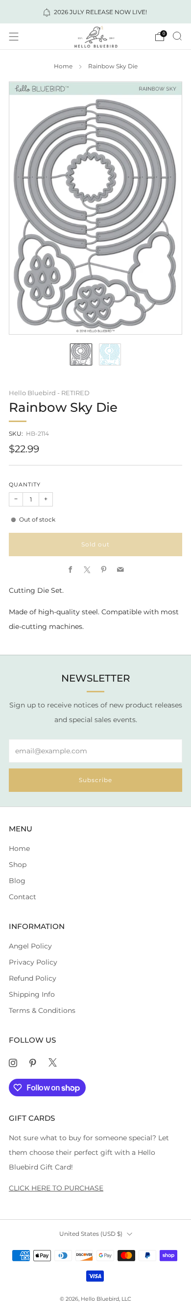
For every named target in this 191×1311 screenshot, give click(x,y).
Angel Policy (30, 946)
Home (63, 66)
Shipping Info (32, 994)
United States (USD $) (90, 1233)
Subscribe (95, 780)
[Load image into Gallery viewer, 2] (110, 354)
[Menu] (14, 36)
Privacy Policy (33, 962)
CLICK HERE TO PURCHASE (56, 1188)
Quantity (25, 485)
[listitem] (96, 11)
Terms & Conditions (42, 1010)
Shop (17, 864)
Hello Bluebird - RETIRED (49, 393)
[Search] (177, 36)
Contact (22, 897)
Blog (17, 881)
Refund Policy (32, 978)
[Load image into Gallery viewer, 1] (81, 354)
